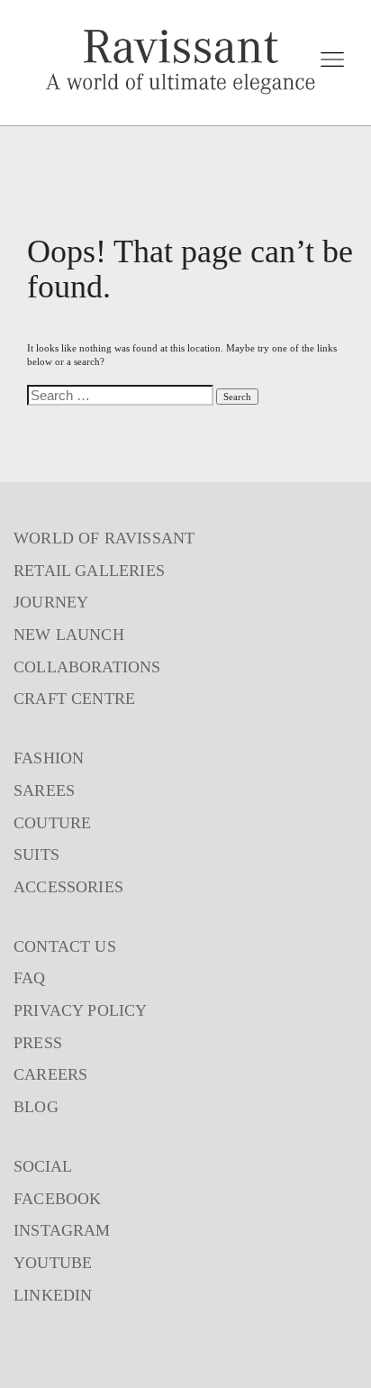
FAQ (30, 978)
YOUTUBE (53, 1263)
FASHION (49, 758)
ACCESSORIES (68, 887)
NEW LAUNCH (69, 635)
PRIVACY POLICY (81, 1010)
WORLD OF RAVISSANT (104, 538)
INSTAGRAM (62, 1230)
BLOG (36, 1107)
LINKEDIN (53, 1295)
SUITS (36, 854)
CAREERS (50, 1074)
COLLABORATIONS (87, 667)
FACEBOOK (57, 1199)
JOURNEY (51, 602)
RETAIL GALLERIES (89, 571)
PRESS (38, 1043)
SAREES (44, 790)
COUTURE (52, 823)
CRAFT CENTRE (74, 698)
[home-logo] (180, 62)
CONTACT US (65, 946)
